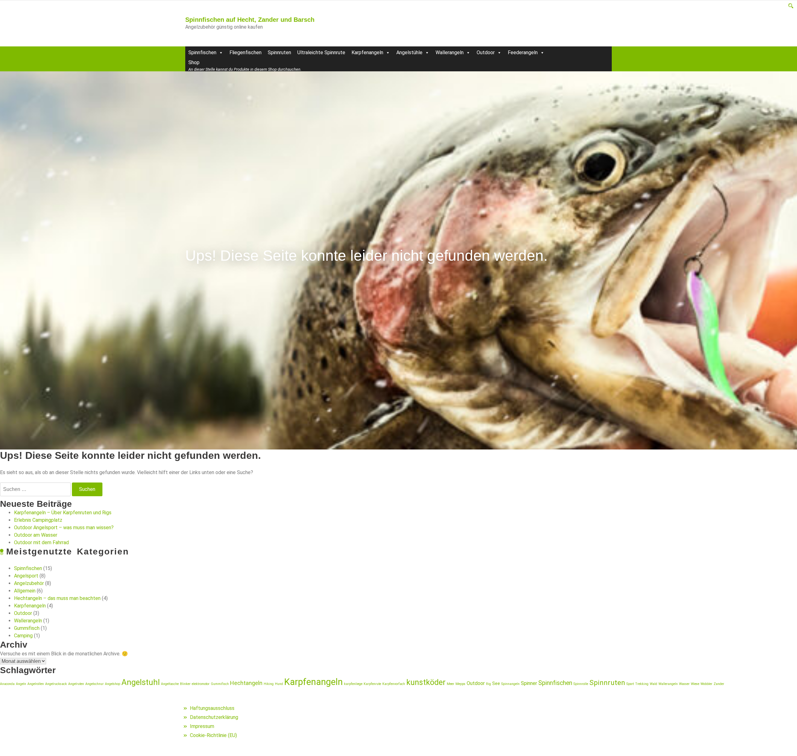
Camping (23, 636)
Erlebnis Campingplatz (38, 520)
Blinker (185, 684)
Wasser (684, 684)
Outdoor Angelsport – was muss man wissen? (64, 527)
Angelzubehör (29, 583)
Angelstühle (409, 52)
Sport (630, 684)
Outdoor (486, 52)
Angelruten (76, 684)
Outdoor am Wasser (35, 535)
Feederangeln (523, 52)
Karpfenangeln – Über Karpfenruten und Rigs (62, 513)
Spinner (529, 683)
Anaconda (7, 684)
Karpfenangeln (367, 52)
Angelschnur (94, 684)
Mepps (460, 684)
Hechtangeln (246, 683)
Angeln (21, 684)
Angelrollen (35, 684)
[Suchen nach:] (35, 489)
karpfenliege (353, 684)
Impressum (202, 726)
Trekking (641, 684)
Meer (450, 684)
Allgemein (24, 591)
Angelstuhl (140, 682)
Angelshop (112, 684)
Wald (653, 684)
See (496, 683)
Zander (719, 684)
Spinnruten (279, 52)
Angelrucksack (56, 684)
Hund (279, 684)
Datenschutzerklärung (214, 717)
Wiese (695, 684)
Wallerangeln (450, 52)
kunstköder (426, 682)
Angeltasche (170, 684)
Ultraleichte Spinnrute (321, 52)
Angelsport (26, 576)
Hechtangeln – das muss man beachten (57, 598)
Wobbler (706, 684)
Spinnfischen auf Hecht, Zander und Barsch (249, 19)
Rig (488, 684)
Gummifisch (27, 628)
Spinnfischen (202, 52)
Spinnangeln (510, 684)
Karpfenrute (372, 684)
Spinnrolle (580, 684)
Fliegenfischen (245, 52)
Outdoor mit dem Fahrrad (41, 542)
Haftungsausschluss (212, 708)
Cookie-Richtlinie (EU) (213, 735)
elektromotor (201, 684)
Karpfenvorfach (393, 684)
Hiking (269, 684)
